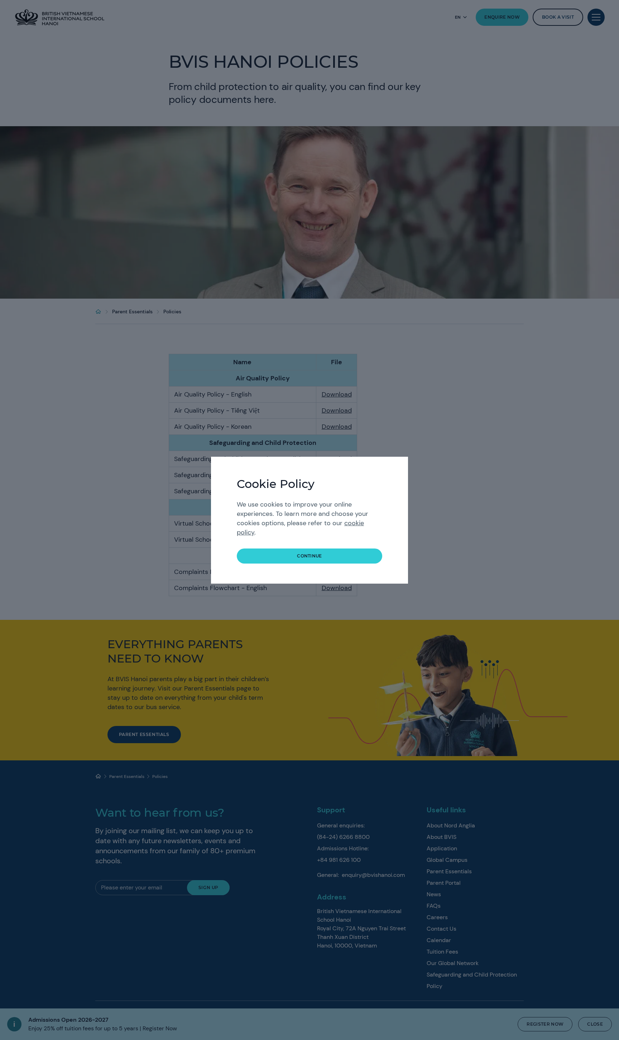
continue (309, 556)
